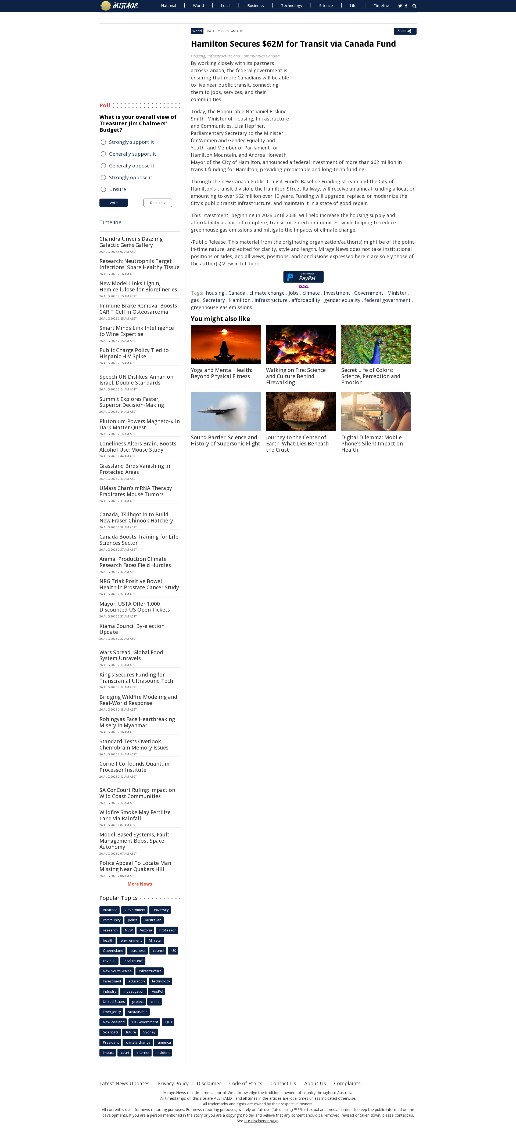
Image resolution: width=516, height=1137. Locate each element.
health (108, 940)
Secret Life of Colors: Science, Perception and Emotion (370, 376)
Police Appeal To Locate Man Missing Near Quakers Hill (135, 866)
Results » (158, 202)
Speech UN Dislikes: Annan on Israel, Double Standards (136, 379)
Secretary (214, 300)
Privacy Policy (173, 1083)
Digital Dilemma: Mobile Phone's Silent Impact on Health (372, 443)
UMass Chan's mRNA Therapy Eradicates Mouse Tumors (135, 491)
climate (311, 293)
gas (195, 300)
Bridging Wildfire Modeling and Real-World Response (138, 700)
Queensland (113, 950)
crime (155, 1001)
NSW (129, 930)
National (168, 5)
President (111, 1042)
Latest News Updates (124, 1083)
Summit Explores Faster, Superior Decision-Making (131, 402)
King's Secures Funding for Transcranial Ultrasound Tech (136, 677)
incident (163, 1052)
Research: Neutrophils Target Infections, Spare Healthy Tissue (139, 264)
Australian (153, 919)
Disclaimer (209, 1083)
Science (326, 5)
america (164, 1042)
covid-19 (109, 960)
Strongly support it (131, 142)
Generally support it (132, 154)
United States (114, 1001)
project (138, 1001)
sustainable (138, 1011)
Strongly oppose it (130, 177)
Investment (337, 293)
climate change (267, 293)
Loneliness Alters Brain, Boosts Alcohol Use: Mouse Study (137, 446)
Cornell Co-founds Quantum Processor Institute (134, 766)
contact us (404, 1115)
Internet (143, 1052)
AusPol (157, 991)
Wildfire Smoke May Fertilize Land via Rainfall (135, 815)
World (198, 5)
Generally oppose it (132, 165)
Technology (291, 5)
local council (133, 960)
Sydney (149, 1032)
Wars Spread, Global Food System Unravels (131, 655)
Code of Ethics (245, 1083)
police (133, 919)
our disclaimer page (261, 1120)
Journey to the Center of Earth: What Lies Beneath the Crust (297, 443)
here (254, 263)
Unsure (117, 189)
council (158, 950)
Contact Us (283, 1083)
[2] (299, 1109)
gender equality (342, 300)
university (161, 909)
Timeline (381, 5)
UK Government (145, 1021)
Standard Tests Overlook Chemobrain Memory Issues (134, 744)
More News (140, 884)
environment (131, 940)
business (138, 950)
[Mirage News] (121, 6)
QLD (168, 1021)
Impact (108, 1052)
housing (215, 293)
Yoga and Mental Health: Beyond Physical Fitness (221, 373)
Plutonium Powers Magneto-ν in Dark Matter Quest (139, 424)
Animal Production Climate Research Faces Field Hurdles (135, 562)
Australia (110, 909)
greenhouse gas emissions (221, 307)
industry (109, 991)
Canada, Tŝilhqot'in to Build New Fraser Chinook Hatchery (136, 517)
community (112, 919)
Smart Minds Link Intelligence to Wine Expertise (136, 331)
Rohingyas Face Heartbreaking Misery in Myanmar (137, 722)
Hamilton (239, 300)
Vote (114, 202)
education (136, 981)
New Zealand (114, 1021)
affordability (306, 300)
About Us (315, 1083)
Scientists (111, 1032)
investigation (134, 991)
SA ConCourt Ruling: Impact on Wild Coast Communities (137, 793)
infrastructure (271, 300)
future (131, 1032)
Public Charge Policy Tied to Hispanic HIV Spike (134, 353)
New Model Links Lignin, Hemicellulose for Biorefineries (138, 286)
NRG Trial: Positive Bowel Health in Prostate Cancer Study (139, 584)
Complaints (347, 1083)
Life (353, 5)
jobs (294, 293)
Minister (397, 293)
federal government (387, 300)
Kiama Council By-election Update (131, 629)
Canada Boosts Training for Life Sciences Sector (138, 539)
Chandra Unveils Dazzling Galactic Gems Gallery (131, 241)
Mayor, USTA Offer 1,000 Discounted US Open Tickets (134, 606)
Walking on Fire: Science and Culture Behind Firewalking (296, 376)
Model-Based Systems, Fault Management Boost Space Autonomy (134, 840)
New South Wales (117, 970)
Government (368, 293)
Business (255, 5)
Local (225, 5)
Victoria (146, 930)
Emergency (112, 1011)
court (125, 1052)
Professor (167, 930)
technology (161, 981)
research (110, 930)
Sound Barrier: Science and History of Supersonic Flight (225, 440)
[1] (295, 1109)
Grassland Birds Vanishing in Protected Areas (134, 469)
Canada (236, 293)
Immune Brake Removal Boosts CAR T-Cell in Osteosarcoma (138, 308)
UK (173, 950)
